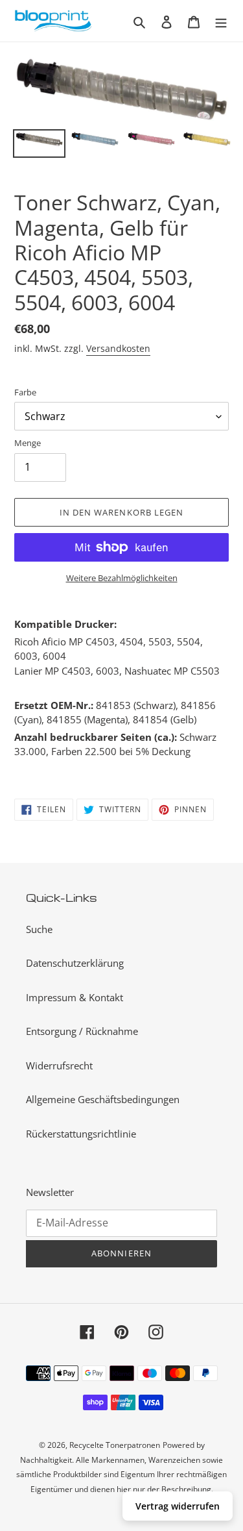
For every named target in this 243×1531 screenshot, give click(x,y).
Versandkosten (118, 348)
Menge (27, 443)
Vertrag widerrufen (177, 1506)
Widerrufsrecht (59, 1065)
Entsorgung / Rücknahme (82, 1031)
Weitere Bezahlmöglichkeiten (122, 578)
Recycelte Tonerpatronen (114, 1444)
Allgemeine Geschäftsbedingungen (102, 1099)
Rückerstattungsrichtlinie (81, 1133)
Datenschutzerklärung (75, 962)
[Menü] (221, 21)
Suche (39, 929)
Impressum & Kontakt (74, 997)
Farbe (25, 392)
